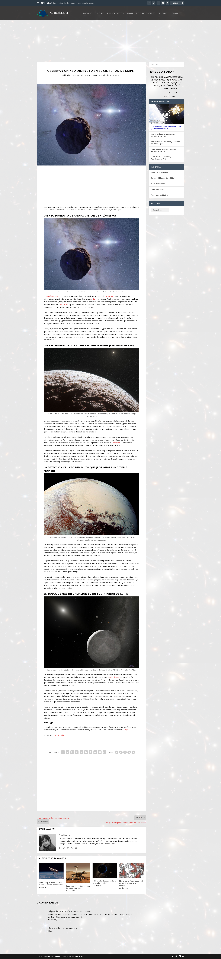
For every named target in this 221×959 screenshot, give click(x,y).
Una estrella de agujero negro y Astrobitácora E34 (163, 135)
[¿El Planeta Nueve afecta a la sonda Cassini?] (105, 870)
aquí (126, 730)
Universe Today (58, 735)
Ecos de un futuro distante (141, 13)
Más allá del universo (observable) (65, 3)
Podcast (87, 13)
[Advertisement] (106, 41)
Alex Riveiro (77, 75)
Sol (94, 299)
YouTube (99, 13)
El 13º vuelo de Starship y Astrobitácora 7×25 (161, 158)
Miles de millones (158, 184)
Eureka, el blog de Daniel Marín (163, 178)
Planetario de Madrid (159, 195)
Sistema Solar (109, 296)
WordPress (79, 956)
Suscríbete (163, 13)
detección (116, 443)
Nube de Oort (114, 677)
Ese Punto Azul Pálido (159, 172)
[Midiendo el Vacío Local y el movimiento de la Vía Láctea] (131, 870)
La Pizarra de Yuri (158, 189)
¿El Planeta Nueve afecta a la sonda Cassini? (104, 882)
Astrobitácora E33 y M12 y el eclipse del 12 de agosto (165, 143)
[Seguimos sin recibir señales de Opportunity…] (78, 873)
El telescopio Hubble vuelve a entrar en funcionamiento (51, 884)
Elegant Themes (53, 956)
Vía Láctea (64, 304)
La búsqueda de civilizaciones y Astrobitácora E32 (163, 150)
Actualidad (102, 75)
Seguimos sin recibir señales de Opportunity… (78, 887)
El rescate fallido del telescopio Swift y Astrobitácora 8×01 (166, 128)
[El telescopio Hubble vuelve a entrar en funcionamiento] (51, 871)
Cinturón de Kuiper (52, 296)
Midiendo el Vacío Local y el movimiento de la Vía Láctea (131, 883)
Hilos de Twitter (115, 13)
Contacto (177, 13)
